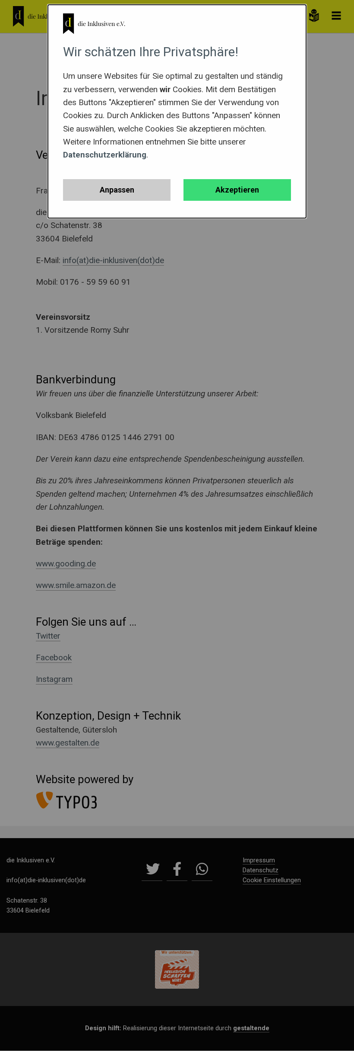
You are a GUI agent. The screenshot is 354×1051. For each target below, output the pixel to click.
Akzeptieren (237, 189)
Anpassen (117, 189)
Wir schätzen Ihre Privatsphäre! (150, 52)
